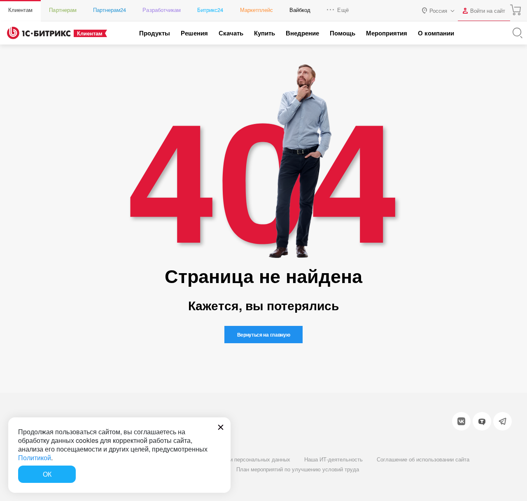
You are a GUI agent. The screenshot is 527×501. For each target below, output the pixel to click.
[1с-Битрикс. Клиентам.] (38, 33)
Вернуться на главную (263, 334)
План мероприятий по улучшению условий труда (297, 469)
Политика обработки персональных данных (236, 459)
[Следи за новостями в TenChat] (482, 421)
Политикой (34, 457)
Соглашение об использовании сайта (423, 459)
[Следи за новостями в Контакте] (461, 421)
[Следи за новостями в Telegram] (502, 421)
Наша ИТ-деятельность (333, 459)
